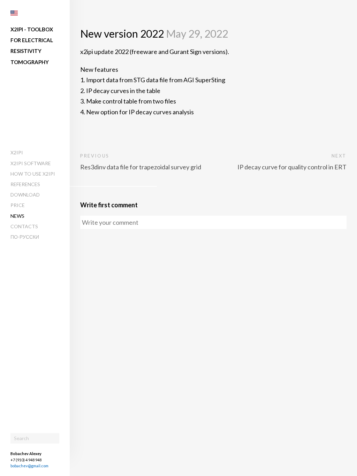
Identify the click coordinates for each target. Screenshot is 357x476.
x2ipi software (30, 163)
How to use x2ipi (32, 174)
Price (17, 205)
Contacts (24, 226)
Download (25, 195)
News (17, 216)
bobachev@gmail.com (29, 465)
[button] (14, 13)
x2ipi (16, 152)
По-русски (24, 237)
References (25, 184)
